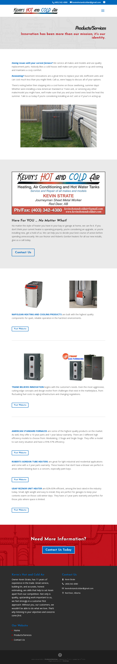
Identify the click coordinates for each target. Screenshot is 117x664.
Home (17, 630)
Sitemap (66, 661)
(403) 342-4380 (71, 584)
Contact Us (23, 252)
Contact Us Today (58, 549)
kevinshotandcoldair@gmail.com (79, 588)
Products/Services (23, 635)
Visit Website (20, 329)
